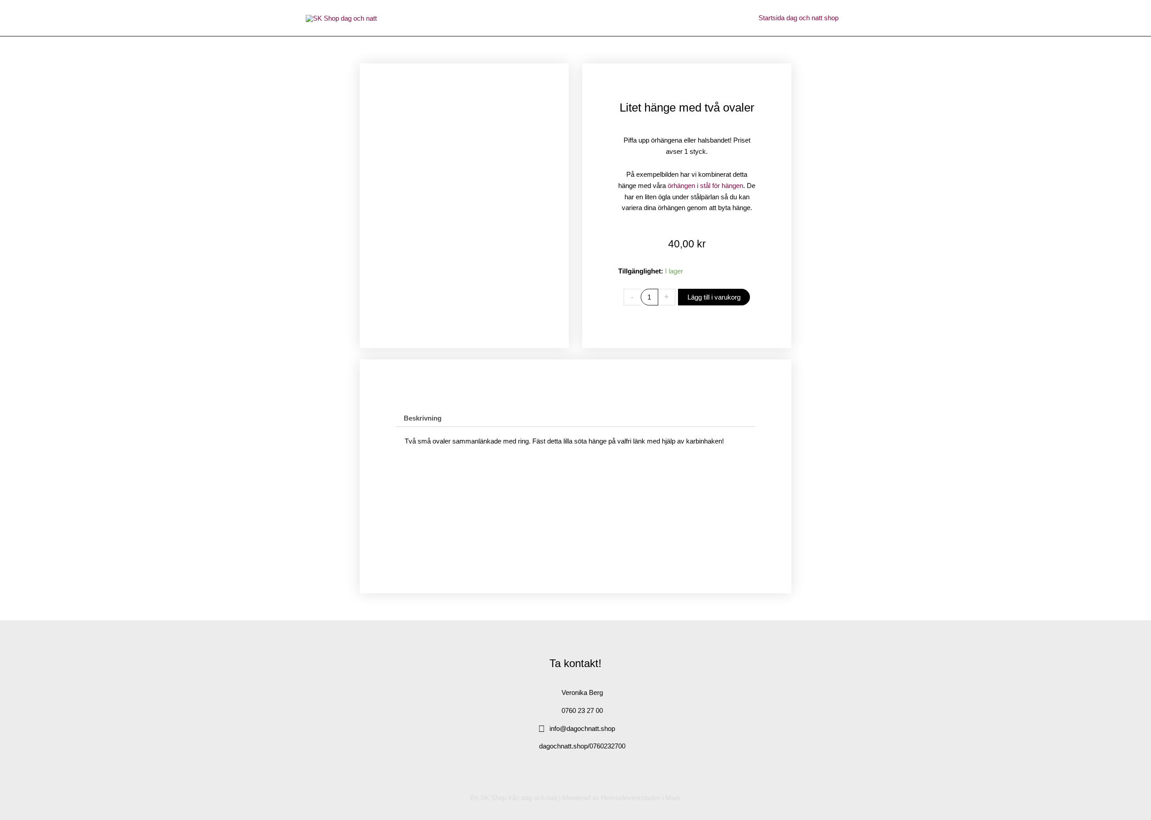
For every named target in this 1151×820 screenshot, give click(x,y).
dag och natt (539, 798)
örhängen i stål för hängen (705, 185)
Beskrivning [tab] (423, 418)
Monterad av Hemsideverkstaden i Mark (621, 798)
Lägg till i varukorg (714, 297)
